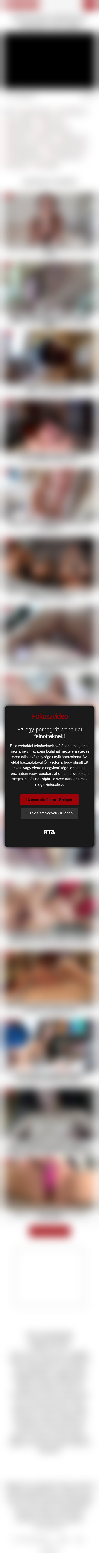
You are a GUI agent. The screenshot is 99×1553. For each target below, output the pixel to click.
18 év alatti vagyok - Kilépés (50, 813)
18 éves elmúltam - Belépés (49, 800)
